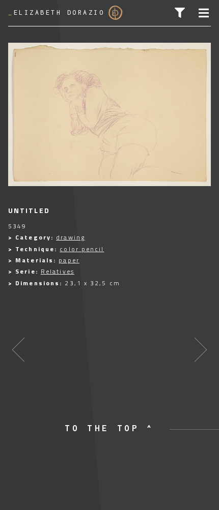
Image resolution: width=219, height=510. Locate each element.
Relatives (57, 271)
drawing (70, 237)
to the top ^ (109, 428)
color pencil (82, 249)
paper (69, 260)
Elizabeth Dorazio (56, 12)
